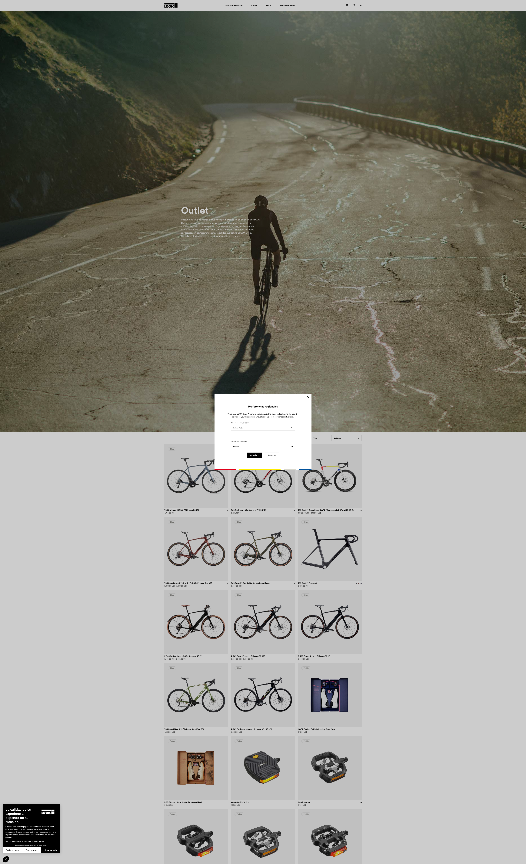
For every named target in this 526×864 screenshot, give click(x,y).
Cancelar (272, 455)
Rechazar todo (12, 850)
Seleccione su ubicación (240, 423)
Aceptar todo (51, 850)
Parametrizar (31, 850)
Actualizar (254, 455)
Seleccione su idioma (239, 441)
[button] (5, 859)
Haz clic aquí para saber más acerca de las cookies (24, 841)
